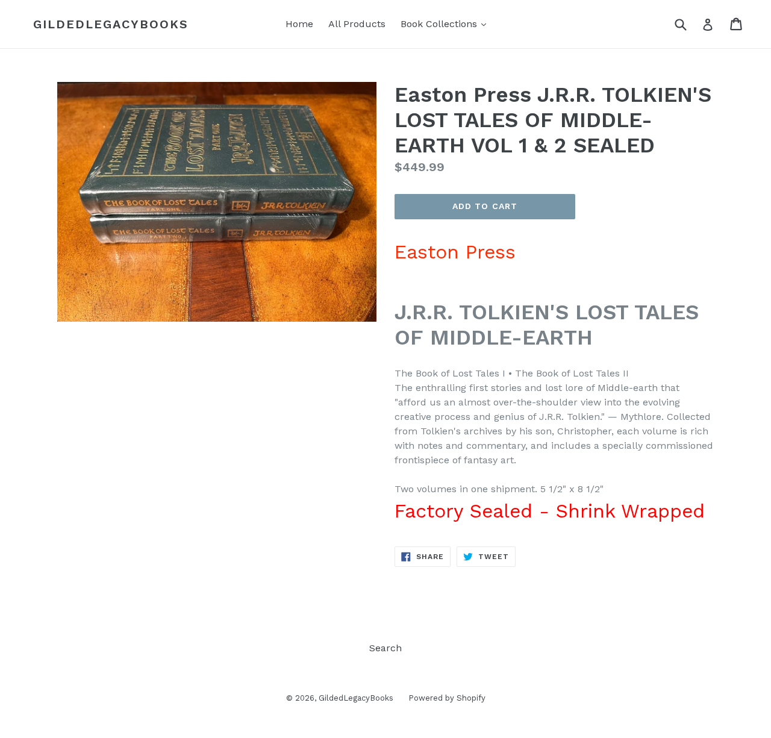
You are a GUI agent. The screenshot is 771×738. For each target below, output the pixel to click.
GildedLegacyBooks (111, 24)
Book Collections (446, 23)
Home (299, 24)
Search (385, 648)
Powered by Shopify (446, 697)
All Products (357, 24)
